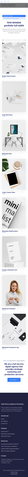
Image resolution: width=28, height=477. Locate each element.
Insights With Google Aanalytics (10, 448)
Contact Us (4, 423)
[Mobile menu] (26, 5)
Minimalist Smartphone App (10, 347)
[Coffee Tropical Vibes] (14, 174)
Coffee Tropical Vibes (8, 192)
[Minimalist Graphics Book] (14, 212)
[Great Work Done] (14, 96)
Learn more (6, 360)
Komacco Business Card (9, 270)
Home (2, 419)
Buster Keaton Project (8, 76)
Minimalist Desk (7, 154)
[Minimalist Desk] (14, 135)
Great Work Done (7, 115)
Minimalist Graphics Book (10, 231)
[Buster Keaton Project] (14, 57)
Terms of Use (14, 472)
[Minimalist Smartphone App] (14, 329)
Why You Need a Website (8, 451)
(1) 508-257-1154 (5, 462)
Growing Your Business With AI (10, 444)
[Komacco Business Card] (14, 251)
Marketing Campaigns (8, 309)
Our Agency (4, 421)
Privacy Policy (14, 474)
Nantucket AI (4, 431)
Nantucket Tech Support (8, 434)
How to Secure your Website (9, 446)
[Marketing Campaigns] (14, 290)
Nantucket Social (6, 436)
